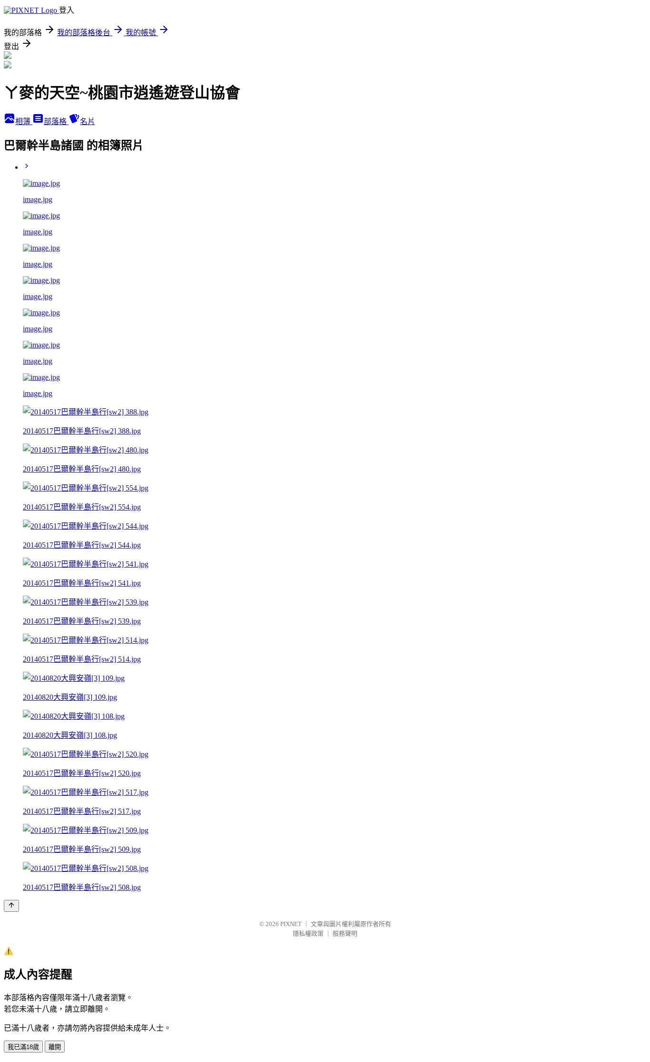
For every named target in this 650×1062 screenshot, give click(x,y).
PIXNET (291, 923)
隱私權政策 (308, 933)
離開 (55, 1047)
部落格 (56, 121)
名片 (87, 121)
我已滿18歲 (23, 1047)
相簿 (23, 121)
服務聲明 (345, 933)
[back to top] (11, 906)
